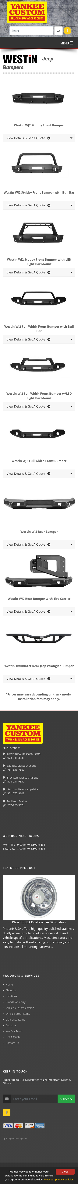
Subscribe (66, 1099)
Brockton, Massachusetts (22, 777)
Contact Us (12, 1043)
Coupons (11, 1025)
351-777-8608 (15, 793)
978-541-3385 (15, 758)
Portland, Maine (16, 801)
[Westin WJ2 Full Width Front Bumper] (39, 435)
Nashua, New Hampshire (22, 789)
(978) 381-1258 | (12, 1164)
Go (59, 31)
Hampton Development (16, 1138)
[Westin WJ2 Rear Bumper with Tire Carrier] (39, 573)
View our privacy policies (58, 1179)
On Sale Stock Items (18, 1013)
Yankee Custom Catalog (20, 1008)
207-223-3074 (15, 805)
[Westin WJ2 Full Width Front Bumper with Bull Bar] (39, 301)
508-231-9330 (15, 781)
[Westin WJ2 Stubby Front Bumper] (39, 100)
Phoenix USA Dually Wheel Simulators (39, 922)
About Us (11, 990)
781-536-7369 (15, 769)
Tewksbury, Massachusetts (23, 754)
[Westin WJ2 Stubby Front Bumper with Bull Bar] (39, 167)
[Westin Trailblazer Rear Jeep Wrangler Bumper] (39, 640)
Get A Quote (13, 1037)
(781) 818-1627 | (36, 1164)
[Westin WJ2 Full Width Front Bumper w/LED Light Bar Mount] (39, 368)
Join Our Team (14, 1031)
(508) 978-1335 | (59, 1164)
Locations (11, 996)
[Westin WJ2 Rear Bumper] (39, 506)
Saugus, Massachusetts (21, 765)
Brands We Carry (15, 1002)
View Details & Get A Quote (27, 138)
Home (9, 984)
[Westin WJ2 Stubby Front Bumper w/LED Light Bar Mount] (39, 234)
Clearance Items (15, 1019)
